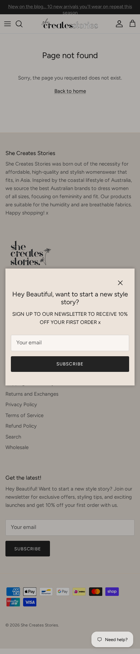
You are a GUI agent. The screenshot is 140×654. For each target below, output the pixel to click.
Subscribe (69, 363)
